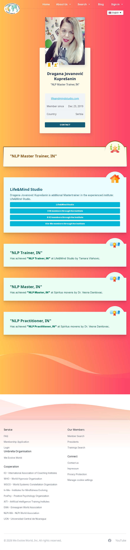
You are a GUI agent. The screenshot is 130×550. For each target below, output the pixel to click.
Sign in (115, 4)
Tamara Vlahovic (89, 258)
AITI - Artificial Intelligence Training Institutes (26, 501)
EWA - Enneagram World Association (23, 507)
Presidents (73, 441)
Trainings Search (76, 447)
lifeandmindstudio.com (65, 98)
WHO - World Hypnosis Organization (23, 478)
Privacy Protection (77, 474)
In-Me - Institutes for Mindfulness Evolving (25, 490)
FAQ (6, 436)
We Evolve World (13, 457)
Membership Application (16, 441)
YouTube (120, 540)
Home (46, 4)
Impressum (73, 468)
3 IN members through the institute (65, 211)
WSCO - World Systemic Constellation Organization (30, 484)
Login (7, 447)
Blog (101, 4)
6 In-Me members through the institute (65, 223)
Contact (65, 125)
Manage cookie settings (80, 480)
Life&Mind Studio (20, 199)
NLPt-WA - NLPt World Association (21, 513)
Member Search (76, 436)
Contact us (73, 462)
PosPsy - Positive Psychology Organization (26, 496)
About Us (62, 4)
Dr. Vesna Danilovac (90, 292)
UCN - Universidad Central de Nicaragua (25, 518)
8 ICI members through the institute (65, 217)
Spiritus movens (63, 292)
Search (82, 4)
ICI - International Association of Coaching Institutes (30, 473)
